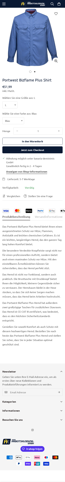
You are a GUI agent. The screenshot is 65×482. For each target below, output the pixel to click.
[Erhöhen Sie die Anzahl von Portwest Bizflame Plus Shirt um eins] (58, 130)
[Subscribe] (59, 392)
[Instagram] (32, 430)
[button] (59, 4)
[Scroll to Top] (59, 465)
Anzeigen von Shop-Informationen (26, 171)
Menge (6, 131)
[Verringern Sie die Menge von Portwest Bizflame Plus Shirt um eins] (17, 130)
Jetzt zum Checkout (32, 150)
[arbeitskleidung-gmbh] (32, 4)
